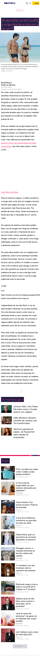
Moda (20, 10)
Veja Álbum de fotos (9, 192)
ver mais (18, 646)
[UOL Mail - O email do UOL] (27, 3)
